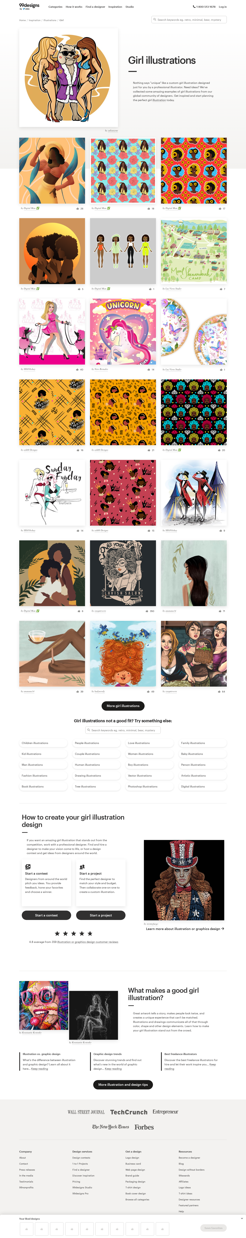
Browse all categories (137, 1199)
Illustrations (50, 20)
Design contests (81, 1157)
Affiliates (183, 1181)
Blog (181, 1163)
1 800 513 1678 (206, 6)
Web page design (135, 1169)
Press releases (27, 1169)
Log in (223, 6)
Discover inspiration (83, 1175)
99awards (184, 1175)
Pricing (76, 1181)
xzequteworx (100, 610)
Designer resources (189, 1199)
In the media (26, 1175)
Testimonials (26, 1181)
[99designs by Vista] (29, 6)
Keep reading (39, 1068)
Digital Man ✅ (31, 208)
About (22, 1157)
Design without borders (191, 1169)
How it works (74, 6)
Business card (133, 1163)
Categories (55, 6)
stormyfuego (152, 923)
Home (22, 20)
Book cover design (136, 1193)
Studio (130, 6)
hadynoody (100, 691)
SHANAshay (29, 369)
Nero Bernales (101, 369)
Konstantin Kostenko (32, 1032)
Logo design (132, 1157)
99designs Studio (82, 1187)
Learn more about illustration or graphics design (183, 929)
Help (181, 1211)
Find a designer (95, 6)
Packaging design (135, 1181)
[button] (242, 1218)
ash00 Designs (30, 449)
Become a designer (189, 1157)
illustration (159, 100)
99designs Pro (80, 1193)
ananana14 (171, 610)
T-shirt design (133, 1187)
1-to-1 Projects (80, 1163)
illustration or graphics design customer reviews (87, 941)
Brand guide (132, 1175)
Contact (23, 1163)
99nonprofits (26, 1187)
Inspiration (115, 6)
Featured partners (188, 1205)
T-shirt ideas (185, 1193)
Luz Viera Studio (173, 288)
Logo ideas (185, 1187)
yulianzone (113, 130)
